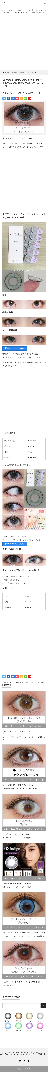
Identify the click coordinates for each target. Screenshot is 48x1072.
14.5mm (16, 80)
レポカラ (6, 2)
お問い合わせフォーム (7, 1054)
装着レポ (22, 83)
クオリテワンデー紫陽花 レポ (13, 682)
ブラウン (33, 726)
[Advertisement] (24, 44)
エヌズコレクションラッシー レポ (15, 834)
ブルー (32, 927)
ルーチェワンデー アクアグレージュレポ (18, 785)
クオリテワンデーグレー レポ (34, 682)
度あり (5, 83)
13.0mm (7, 780)
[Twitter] (24, 1060)
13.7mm (6, 80)
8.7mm (31, 80)
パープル (33, 878)
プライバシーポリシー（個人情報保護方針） (31, 1054)
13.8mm (7, 726)
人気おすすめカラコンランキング (18, 1052)
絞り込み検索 (35, 1052)
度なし (13, 83)
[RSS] (20, 1060)
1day (23, 80)
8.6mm (26, 780)
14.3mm (14, 878)
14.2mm (14, 780)
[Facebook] (28, 1060)
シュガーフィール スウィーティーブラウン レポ (21, 982)
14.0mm (7, 927)
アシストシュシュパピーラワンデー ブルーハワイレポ (24, 933)
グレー (39, 80)
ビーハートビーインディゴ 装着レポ (17, 883)
